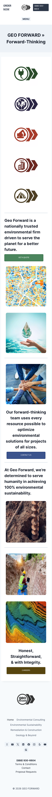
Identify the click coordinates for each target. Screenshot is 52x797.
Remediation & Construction (26, 730)
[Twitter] (18, 744)
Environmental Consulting (31, 719)
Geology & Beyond (26, 735)
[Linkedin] (23, 744)
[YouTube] (45, 744)
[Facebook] (28, 744)
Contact (26, 768)
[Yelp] (39, 744)
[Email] (12, 744)
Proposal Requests (26, 771)
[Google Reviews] (26, 749)
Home (10, 719)
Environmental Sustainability (26, 724)
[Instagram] (34, 744)
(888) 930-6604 (39, 7)
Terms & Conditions (26, 764)
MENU (26, 19)
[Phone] (7, 744)
